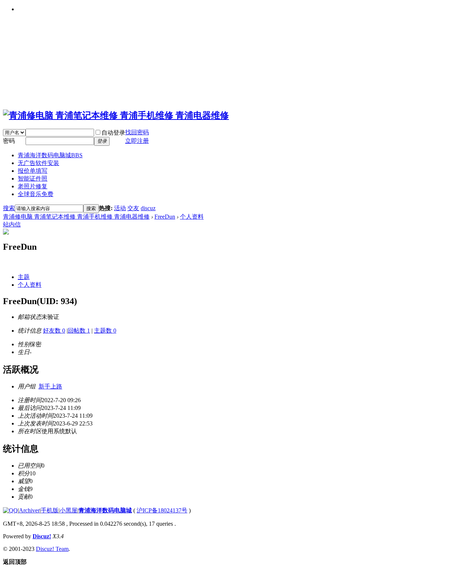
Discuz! (42, 536)
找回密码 (137, 132)
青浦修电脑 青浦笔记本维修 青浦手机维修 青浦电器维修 (76, 216)
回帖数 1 (79, 330)
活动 (120, 208)
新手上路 (50, 386)
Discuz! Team (52, 549)
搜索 (9, 208)
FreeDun (164, 216)
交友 (133, 208)
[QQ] (10, 510)
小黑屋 (68, 510)
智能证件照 (32, 178)
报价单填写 (32, 171)
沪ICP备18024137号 (162, 510)
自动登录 (113, 132)
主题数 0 (105, 330)
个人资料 (192, 216)
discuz (148, 208)
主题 (24, 277)
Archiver (29, 510)
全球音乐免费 (35, 194)
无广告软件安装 (38, 163)
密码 (9, 141)
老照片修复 (32, 186)
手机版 (50, 510)
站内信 (12, 224)
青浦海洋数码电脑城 (50, 155)
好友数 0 (54, 330)
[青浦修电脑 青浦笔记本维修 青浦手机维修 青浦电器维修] (116, 115)
